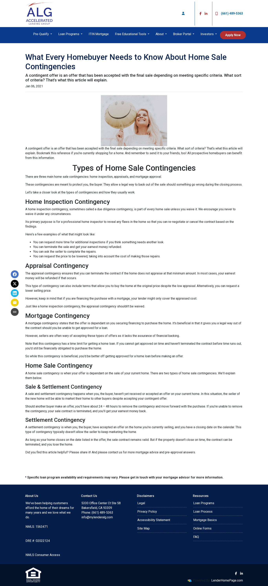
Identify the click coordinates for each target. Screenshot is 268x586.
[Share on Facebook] (15, 274)
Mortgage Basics (205, 520)
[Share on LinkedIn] (15, 293)
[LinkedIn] (206, 14)
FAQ (196, 537)
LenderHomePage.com (227, 580)
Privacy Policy (147, 511)
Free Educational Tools (131, 34)
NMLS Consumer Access (43, 555)
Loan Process (202, 511)
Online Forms (202, 528)
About (160, 34)
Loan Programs (69, 34)
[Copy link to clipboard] (15, 312)
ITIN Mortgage (99, 34)
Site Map (143, 528)
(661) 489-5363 (232, 13)
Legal (141, 503)
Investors (207, 34)
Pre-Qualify (41, 34)
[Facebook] (200, 14)
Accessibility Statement (153, 520)
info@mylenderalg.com (97, 517)
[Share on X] (15, 284)
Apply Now (233, 35)
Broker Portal (182, 34)
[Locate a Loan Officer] (183, 13)
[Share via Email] (15, 302)
